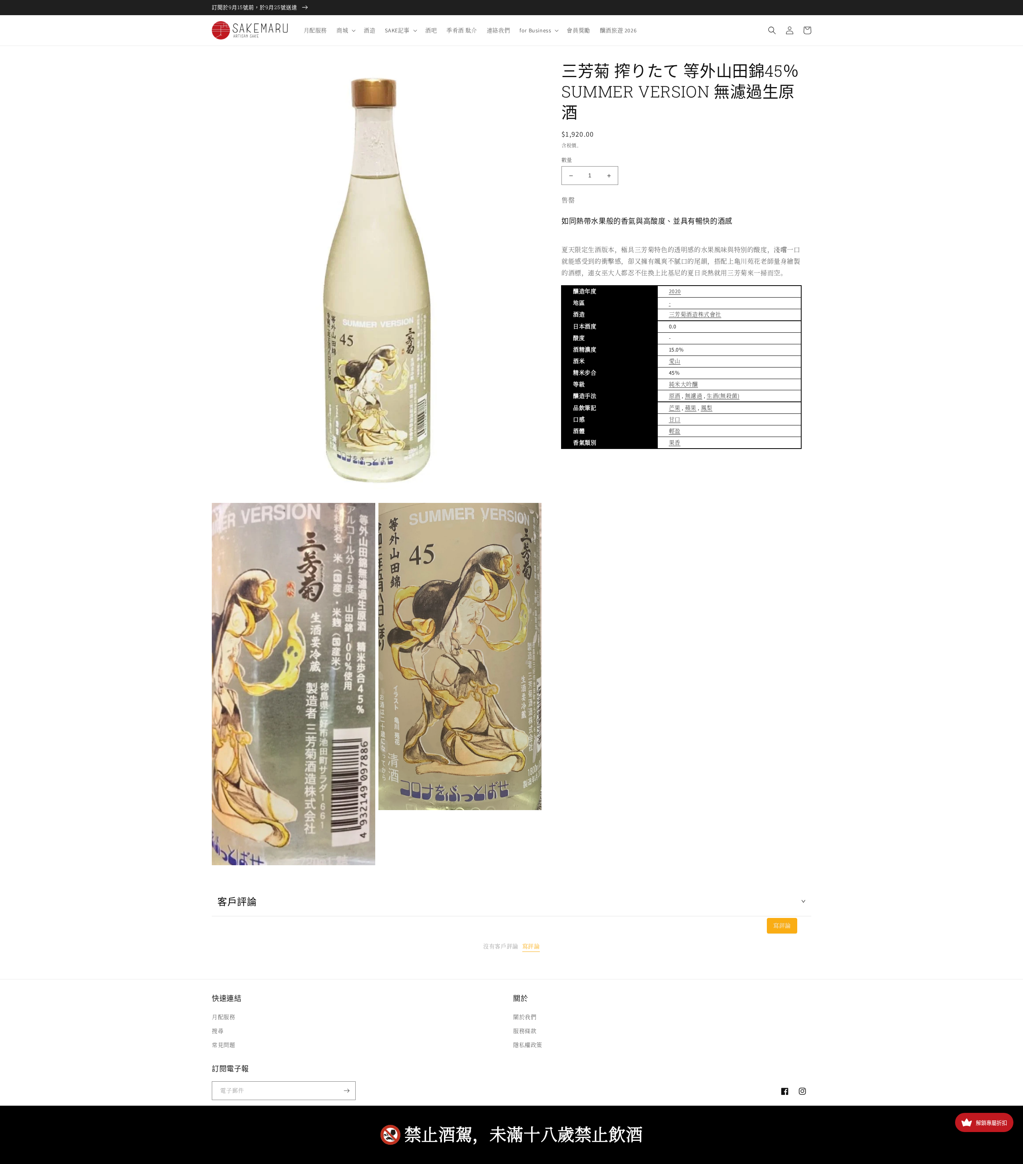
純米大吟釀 (683, 384)
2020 (675, 291)
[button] (345, 30)
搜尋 (217, 1031)
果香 (675, 442)
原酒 (675, 395)
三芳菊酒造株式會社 (695, 314)
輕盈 (675, 431)
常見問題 (223, 1045)
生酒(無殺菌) (723, 395)
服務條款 (524, 1031)
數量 (566, 160)
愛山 (675, 361)
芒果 (675, 407)
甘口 (675, 419)
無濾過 (694, 395)
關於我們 (524, 1017)
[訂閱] (346, 1090)
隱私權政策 (527, 1045)
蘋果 (691, 407)
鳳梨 (707, 407)
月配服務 (223, 1017)
